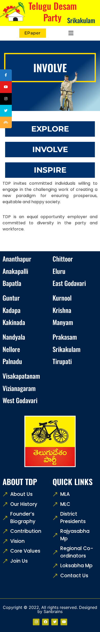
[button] (70, 33)
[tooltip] (6, 75)
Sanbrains (53, 611)
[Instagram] (36, 622)
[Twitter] (54, 622)
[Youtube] (64, 622)
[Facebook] (45, 622)
